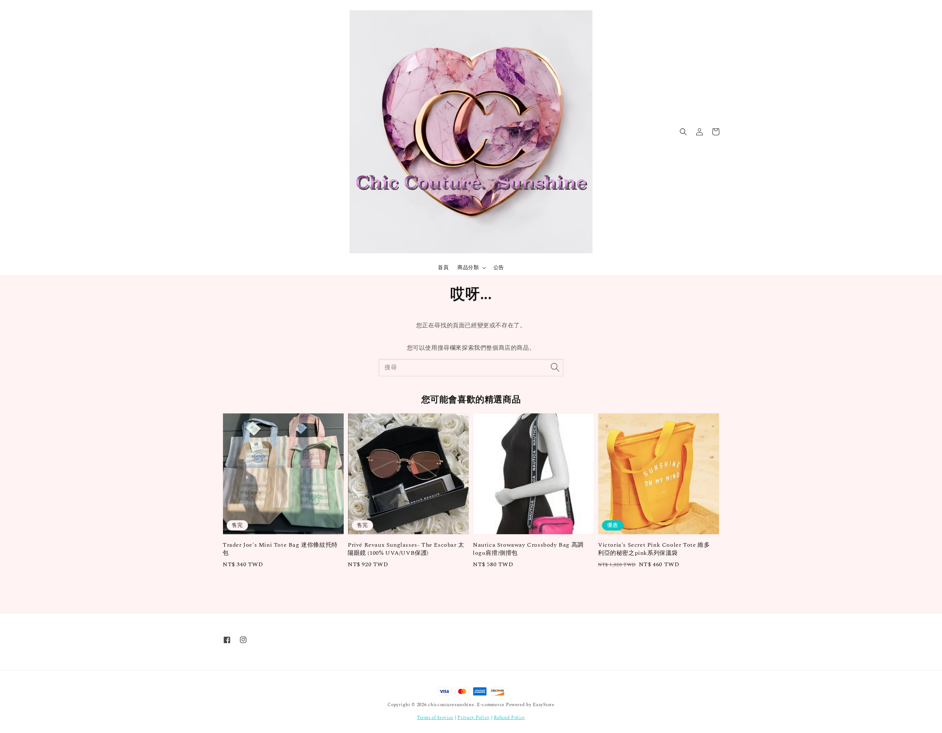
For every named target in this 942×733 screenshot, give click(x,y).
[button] (683, 132)
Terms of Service (435, 717)
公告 (498, 267)
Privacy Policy (473, 717)
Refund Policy (509, 717)
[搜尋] (555, 367)
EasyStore (543, 704)
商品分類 (468, 267)
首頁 (443, 267)
